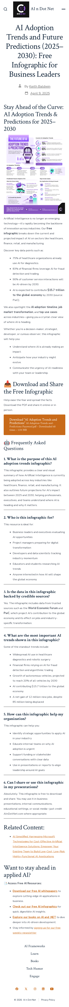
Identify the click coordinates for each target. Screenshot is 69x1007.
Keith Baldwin (39, 86)
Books (35, 961)
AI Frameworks (34, 946)
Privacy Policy (48, 999)
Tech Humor (34, 968)
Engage (34, 976)
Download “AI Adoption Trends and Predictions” (33, 424)
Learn (35, 953)
